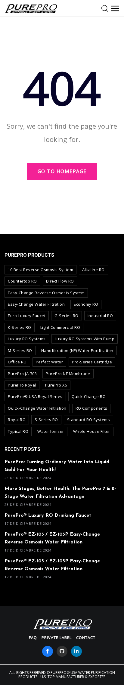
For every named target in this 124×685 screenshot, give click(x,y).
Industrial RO (100, 315)
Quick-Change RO (89, 396)
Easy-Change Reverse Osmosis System (46, 292)
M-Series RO (20, 350)
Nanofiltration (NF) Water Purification (77, 350)
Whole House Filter (91, 431)
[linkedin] (76, 651)
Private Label (57, 637)
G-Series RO (66, 315)
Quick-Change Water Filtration (37, 408)
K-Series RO (19, 327)
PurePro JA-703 (22, 373)
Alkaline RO (93, 269)
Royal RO (17, 419)
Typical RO (18, 431)
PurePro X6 (56, 385)
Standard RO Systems (88, 419)
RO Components (91, 408)
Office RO (17, 362)
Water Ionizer (50, 431)
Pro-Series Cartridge (92, 362)
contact (85, 637)
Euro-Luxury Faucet (26, 315)
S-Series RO (46, 419)
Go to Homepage (62, 171)
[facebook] (47, 651)
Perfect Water (49, 362)
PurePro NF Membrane (68, 373)
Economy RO (86, 304)
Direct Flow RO (60, 281)
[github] (62, 651)
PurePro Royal (22, 385)
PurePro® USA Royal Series (35, 396)
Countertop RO (22, 281)
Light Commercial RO (60, 327)
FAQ (33, 637)
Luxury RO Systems (27, 338)
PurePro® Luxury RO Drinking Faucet (48, 515)
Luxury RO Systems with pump (85, 338)
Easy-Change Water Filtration (36, 304)
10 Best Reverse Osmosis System (40, 269)
